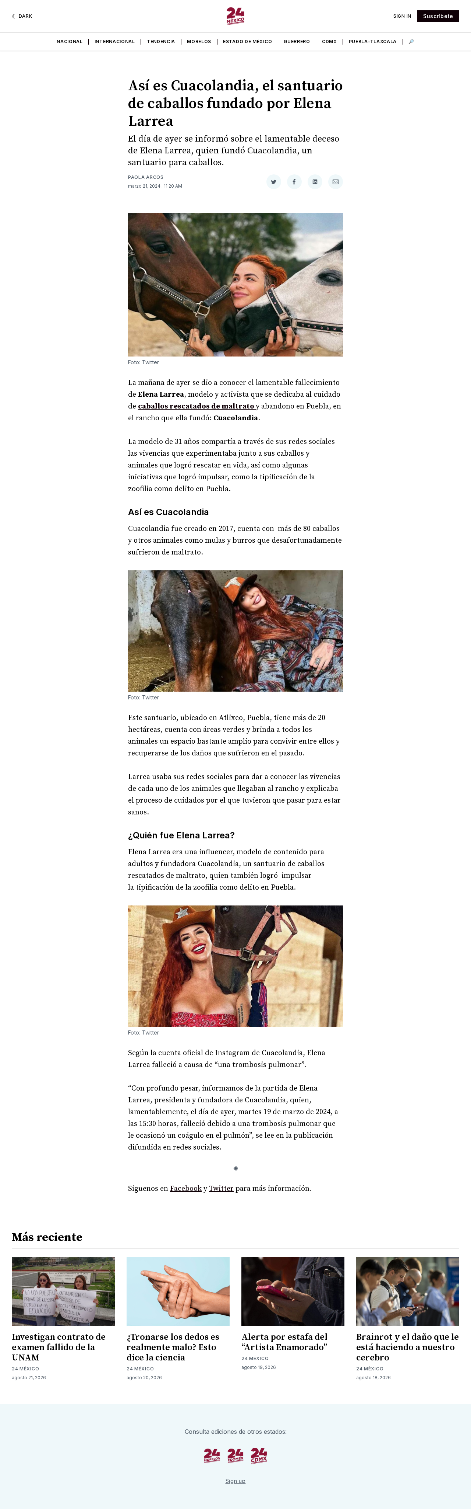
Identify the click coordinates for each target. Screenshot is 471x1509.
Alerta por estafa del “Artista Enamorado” (284, 1342)
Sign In (402, 16)
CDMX (329, 41)
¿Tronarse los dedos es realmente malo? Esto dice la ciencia (173, 1347)
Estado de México (247, 41)
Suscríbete (438, 16)
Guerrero (297, 41)
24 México (25, 1368)
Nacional (70, 41)
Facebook (186, 1188)
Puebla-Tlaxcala (373, 41)
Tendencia (161, 41)
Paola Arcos (146, 177)
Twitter (221, 1188)
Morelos (199, 41)
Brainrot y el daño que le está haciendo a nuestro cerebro (407, 1347)
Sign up (236, 1481)
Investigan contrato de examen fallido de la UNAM (59, 1347)
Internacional (115, 41)
